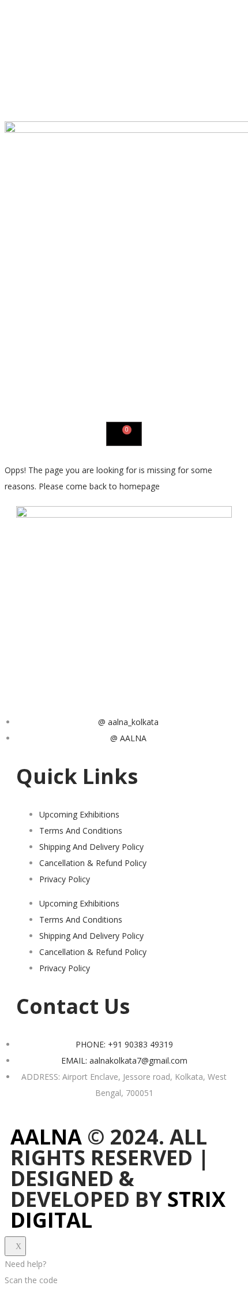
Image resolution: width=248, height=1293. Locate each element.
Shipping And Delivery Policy (91, 846)
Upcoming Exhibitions (79, 814)
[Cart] (124, 434)
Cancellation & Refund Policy (92, 862)
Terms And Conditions (80, 830)
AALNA (46, 1137)
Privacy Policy (64, 879)
